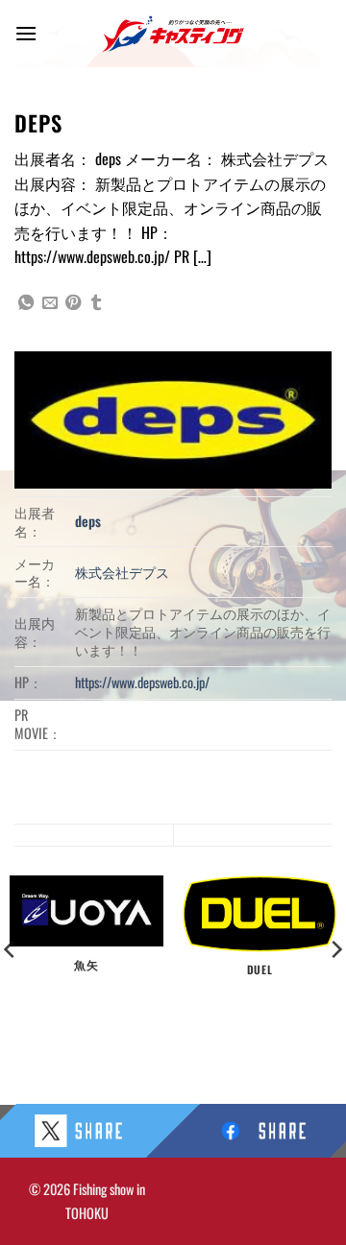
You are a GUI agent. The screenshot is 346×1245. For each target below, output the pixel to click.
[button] (25, 33)
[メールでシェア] (50, 303)
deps (88, 521)
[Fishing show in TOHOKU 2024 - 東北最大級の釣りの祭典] (173, 34)
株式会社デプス (122, 572)
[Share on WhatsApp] (26, 303)
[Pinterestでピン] (73, 303)
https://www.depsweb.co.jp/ (142, 682)
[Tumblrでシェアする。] (96, 303)
